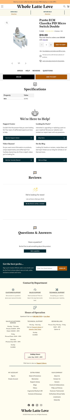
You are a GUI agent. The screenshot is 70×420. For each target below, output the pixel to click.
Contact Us (57, 379)
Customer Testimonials (57, 391)
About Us (57, 376)
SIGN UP (62, 268)
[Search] (64, 6)
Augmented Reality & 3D (35, 391)
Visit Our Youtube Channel (12, 160)
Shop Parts (41, 138)
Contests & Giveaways (35, 394)
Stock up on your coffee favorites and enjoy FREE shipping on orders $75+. (35, 2)
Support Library (36, 327)
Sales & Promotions (35, 376)
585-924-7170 (37, 316)
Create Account (13, 379)
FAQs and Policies (56, 388)
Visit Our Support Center (12, 138)
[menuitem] (13, 376)
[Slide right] (26, 63)
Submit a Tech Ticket (35, 329)
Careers (57, 382)
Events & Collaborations (57, 385)
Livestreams (57, 397)
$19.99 (18, 77)
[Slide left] (12, 63)
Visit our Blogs (42, 160)
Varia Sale (13, 12)
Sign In (13, 376)
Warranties (35, 379)
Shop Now (13, 14)
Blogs (35, 385)
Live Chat (47, 316)
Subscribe (57, 400)
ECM (42, 31)
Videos (35, 388)
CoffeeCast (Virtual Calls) (57, 394)
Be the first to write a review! (35, 203)
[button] (2, 6)
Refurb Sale (48, 12)
